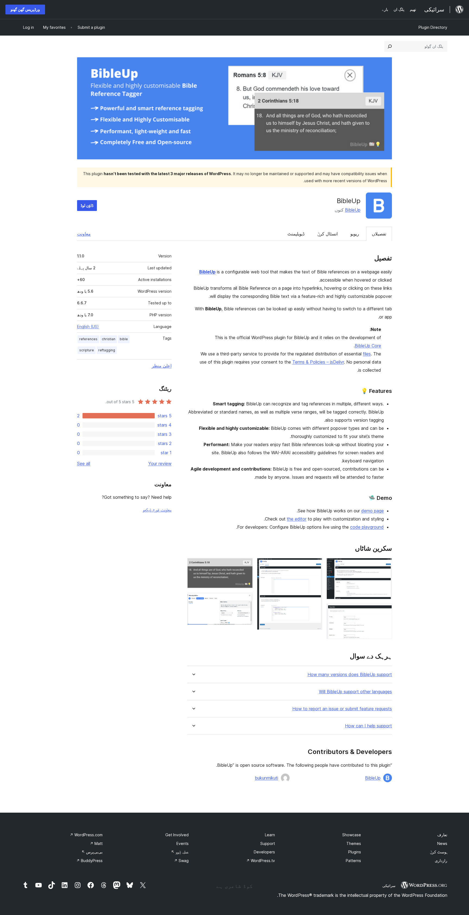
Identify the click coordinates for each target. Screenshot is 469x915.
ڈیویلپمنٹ (296, 233)
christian (108, 339)
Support (267, 843)
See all (83, 463)
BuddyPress (89, 860)
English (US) (88, 326)
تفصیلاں (379, 233)
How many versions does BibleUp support (350, 674)
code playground (367, 527)
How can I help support (368, 725)
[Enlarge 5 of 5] (245, 600)
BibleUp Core (368, 345)
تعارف (442, 834)
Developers (264, 852)
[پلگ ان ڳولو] (389, 46)
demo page (372, 510)
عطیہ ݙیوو (180, 852)
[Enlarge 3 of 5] (315, 565)
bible (124, 339)
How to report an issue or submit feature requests (342, 708)
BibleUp (352, 210)
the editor (296, 519)
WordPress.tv (260, 860)
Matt (96, 843)
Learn (270, 834)
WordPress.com (86, 834)
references (88, 339)
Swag (181, 860)
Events (182, 843)
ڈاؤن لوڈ (87, 205)
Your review (160, 463)
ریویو (354, 233)
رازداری (441, 860)
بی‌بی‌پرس (92, 852)
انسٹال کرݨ (327, 233)
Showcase (351, 834)
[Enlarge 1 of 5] (384, 565)
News (442, 843)
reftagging (106, 350)
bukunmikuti (266, 778)
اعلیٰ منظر (162, 365)
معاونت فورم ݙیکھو (157, 509)
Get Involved (177, 834)
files (367, 353)
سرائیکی (388, 886)
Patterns (353, 860)
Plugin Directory (433, 27)
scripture (86, 350)
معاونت (84, 233)
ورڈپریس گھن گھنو (25, 9)
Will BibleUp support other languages (355, 691)
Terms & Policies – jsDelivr (318, 362)
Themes (353, 843)
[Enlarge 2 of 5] (384, 611)
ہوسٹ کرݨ (438, 852)
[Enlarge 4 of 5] (245, 565)
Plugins (354, 852)
